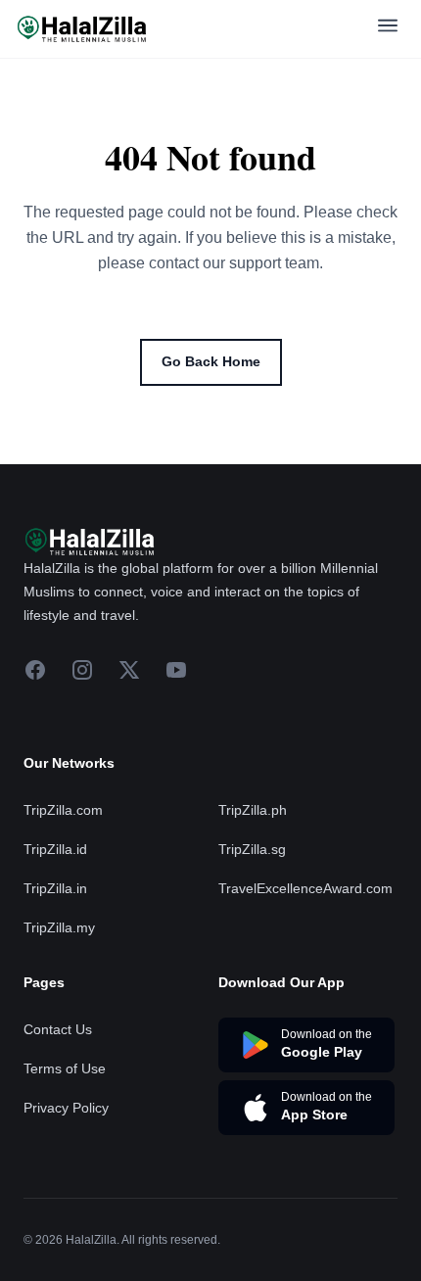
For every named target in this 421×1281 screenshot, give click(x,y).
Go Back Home (211, 361)
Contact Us (57, 1029)
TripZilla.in (55, 888)
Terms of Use (64, 1068)
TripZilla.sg (252, 849)
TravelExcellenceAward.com (305, 888)
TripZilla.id (55, 849)
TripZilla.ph (252, 810)
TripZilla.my (59, 927)
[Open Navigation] (387, 29)
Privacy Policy (66, 1107)
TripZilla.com (63, 810)
